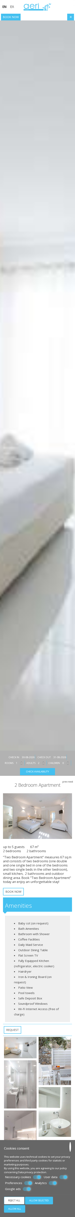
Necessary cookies (18, 1177)
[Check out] (59, 757)
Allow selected (39, 1200)
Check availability (37, 771)
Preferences (13, 1183)
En (4, 7)
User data (50, 1177)
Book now (11, 17)
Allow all (14, 1208)
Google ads (13, 1189)
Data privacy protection (32, 1172)
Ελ (12, 7)
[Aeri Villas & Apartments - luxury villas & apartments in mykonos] (38, 6)
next (70, 781)
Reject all (14, 1200)
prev (65, 781)
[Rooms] (20, 763)
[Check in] (28, 757)
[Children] (66, 763)
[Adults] (42, 763)
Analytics (41, 1183)
